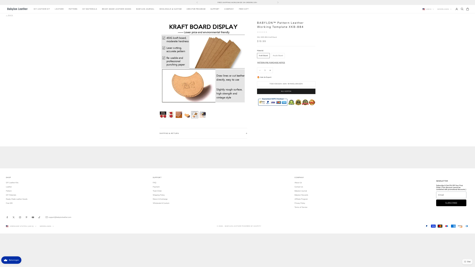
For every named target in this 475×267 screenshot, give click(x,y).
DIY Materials (11, 195)
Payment (156, 187)
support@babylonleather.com (59, 217)
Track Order (157, 191)
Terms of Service (301, 207)
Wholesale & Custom (170, 9)
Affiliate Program (301, 199)
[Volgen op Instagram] (20, 217)
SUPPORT (215, 9)
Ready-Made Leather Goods (16, 199)
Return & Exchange (160, 199)
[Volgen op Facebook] (7, 217)
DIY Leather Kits (12, 182)
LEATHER (59, 9)
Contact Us (299, 187)
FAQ (154, 182)
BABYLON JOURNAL (145, 9)
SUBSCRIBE (451, 203)
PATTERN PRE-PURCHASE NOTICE (271, 62)
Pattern (9, 191)
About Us (298, 182)
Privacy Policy (300, 203)
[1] (163, 114)
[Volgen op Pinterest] (26, 217)
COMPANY (229, 9)
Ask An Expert (266, 77)
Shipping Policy (159, 195)
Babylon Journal (301, 191)
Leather (9, 187)
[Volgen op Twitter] (13, 217)
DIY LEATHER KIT (42, 9)
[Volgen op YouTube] (33, 217)
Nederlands (443, 9)
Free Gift (9, 203)
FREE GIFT (244, 9)
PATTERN (73, 9)
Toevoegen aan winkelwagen (286, 84)
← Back (9, 15)
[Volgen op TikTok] (39, 217)
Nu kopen (286, 91)
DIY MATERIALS (90, 9)
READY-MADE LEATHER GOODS (116, 9)
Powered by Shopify (251, 226)
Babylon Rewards (301, 195)
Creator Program (196, 9)
